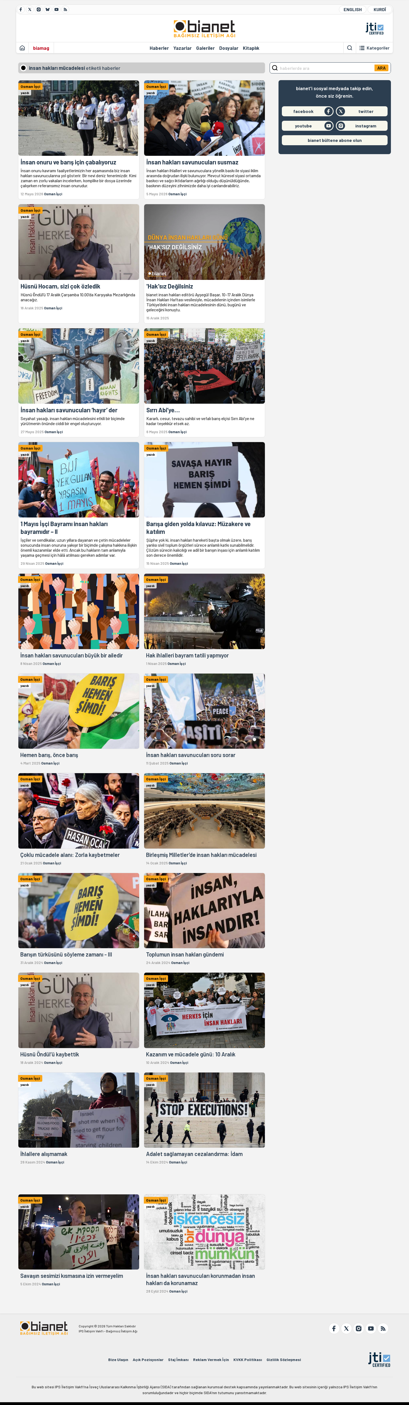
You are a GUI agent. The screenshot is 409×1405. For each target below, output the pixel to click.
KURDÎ (380, 9)
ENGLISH (353, 9)
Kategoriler (378, 48)
